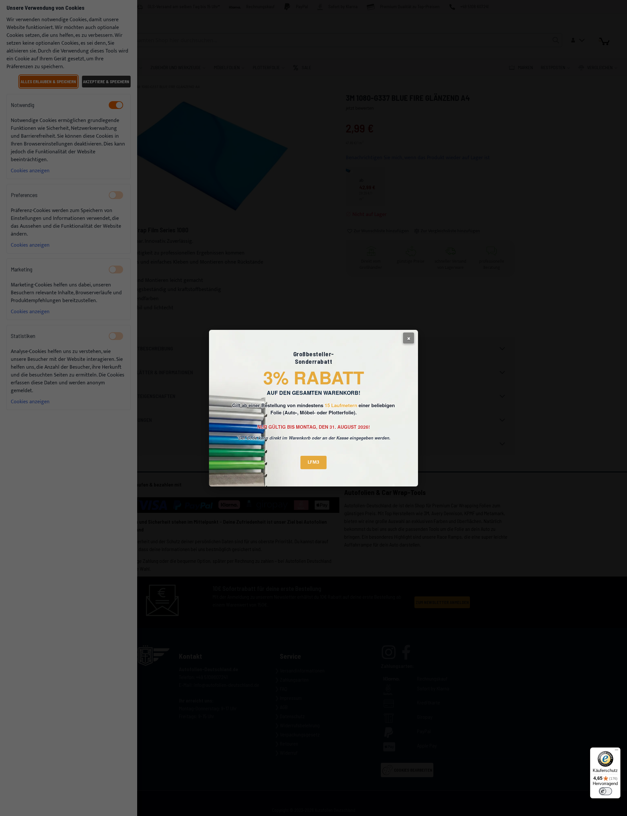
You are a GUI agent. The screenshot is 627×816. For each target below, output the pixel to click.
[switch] (605, 791)
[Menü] (616, 751)
